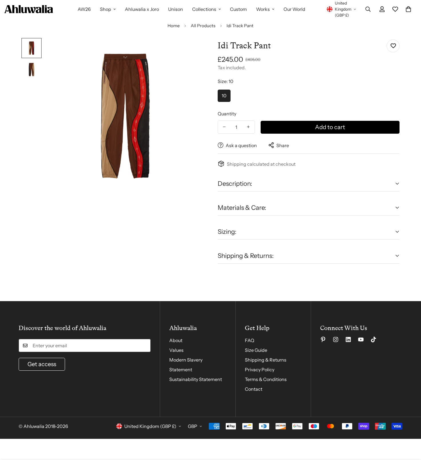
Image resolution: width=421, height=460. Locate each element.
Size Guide (256, 350)
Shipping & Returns (265, 360)
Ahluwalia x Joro (142, 9)
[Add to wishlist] (393, 46)
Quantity (227, 113)
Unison (175, 9)
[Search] (368, 9)
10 (224, 95)
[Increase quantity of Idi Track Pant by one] (248, 127)
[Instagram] (336, 339)
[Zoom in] (191, 50)
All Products (203, 25)
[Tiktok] (373, 339)
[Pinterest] (323, 339)
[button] (408, 9)
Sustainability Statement (195, 379)
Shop (105, 9)
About (175, 340)
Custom (238, 9)
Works (263, 9)
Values (176, 350)
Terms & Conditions (266, 379)
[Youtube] (361, 339)
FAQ (249, 340)
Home (174, 25)
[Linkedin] (348, 339)
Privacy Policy (259, 369)
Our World (294, 9)
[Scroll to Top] (409, 428)
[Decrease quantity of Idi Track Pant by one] (224, 127)
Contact (253, 389)
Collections (204, 9)
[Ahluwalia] (28, 9)
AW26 (84, 9)
